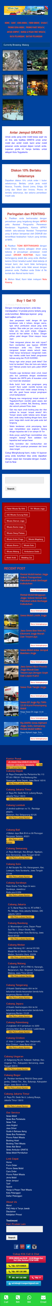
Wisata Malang (13, 551)
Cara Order (11, 1171)
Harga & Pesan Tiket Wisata (33, 32)
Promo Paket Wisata (15, 1137)
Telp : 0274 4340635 (19, 1265)
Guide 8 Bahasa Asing (16, 1131)
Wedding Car (26, 557)
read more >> (41, 102)
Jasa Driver (11, 1128)
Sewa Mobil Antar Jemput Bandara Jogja (34, 652)
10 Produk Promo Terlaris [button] (17, 304)
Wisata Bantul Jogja (15, 527)
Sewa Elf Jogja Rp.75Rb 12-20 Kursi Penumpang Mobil (33, 705)
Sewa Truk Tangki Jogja (33, 687)
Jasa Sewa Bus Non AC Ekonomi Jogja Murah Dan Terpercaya (33, 633)
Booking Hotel (12, 1140)
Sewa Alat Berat (13, 1146)
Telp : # (38, 1277)
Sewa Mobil (11, 1115)
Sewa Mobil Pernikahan (17, 1152)
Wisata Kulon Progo (15, 539)
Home (7, 23)
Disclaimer (11, 1211)
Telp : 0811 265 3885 (19, 1271)
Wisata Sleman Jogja (15, 520)
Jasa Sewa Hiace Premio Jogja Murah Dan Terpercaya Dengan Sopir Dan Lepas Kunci (34, 671)
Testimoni (11, 1220)
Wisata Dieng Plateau (16, 533)
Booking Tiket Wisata (16, 1143)
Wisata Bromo (12, 545)
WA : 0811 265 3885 (19, 1277)
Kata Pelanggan (17, 36)
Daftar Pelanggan (34, 36)
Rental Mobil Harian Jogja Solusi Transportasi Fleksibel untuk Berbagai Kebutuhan (34, 579)
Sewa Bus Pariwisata (16, 1119)
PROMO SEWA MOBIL (16, 27)
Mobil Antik (11, 557)
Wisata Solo (29, 545)
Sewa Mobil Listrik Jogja (33, 615)
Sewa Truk (11, 1122)
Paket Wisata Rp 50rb (16, 508)
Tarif (13, 23)
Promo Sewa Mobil (14, 1168)
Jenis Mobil (22, 23)
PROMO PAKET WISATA (35, 27)
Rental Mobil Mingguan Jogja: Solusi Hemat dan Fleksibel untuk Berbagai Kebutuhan (33, 599)
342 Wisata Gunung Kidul (17, 514)
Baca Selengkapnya (39, 590)
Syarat (44, 23)
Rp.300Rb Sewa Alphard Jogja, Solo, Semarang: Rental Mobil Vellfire (33, 725)
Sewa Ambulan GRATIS (17, 1149)
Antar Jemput (13, 32)
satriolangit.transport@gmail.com (25, 1283)
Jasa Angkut (12, 1125)
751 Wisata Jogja (37, 508)
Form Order (34, 23)
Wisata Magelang (35, 539)
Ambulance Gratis (31, 551)
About (9, 1205)
